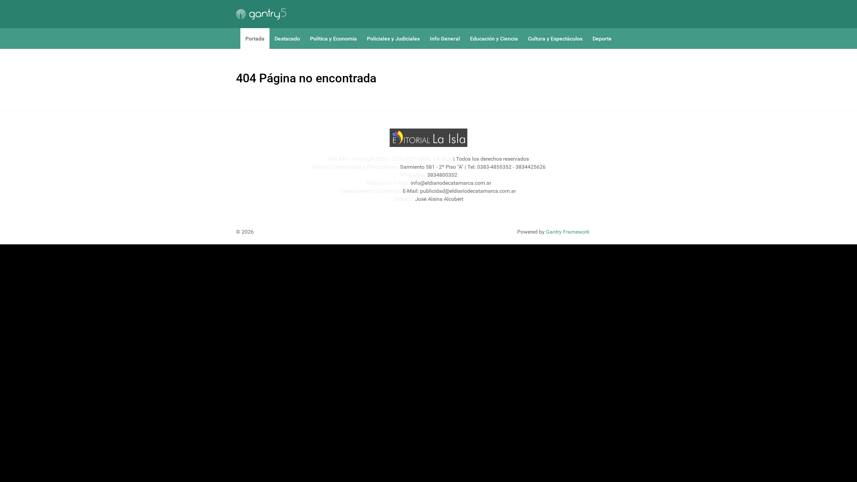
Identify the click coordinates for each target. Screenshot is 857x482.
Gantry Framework (568, 232)
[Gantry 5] (261, 14)
